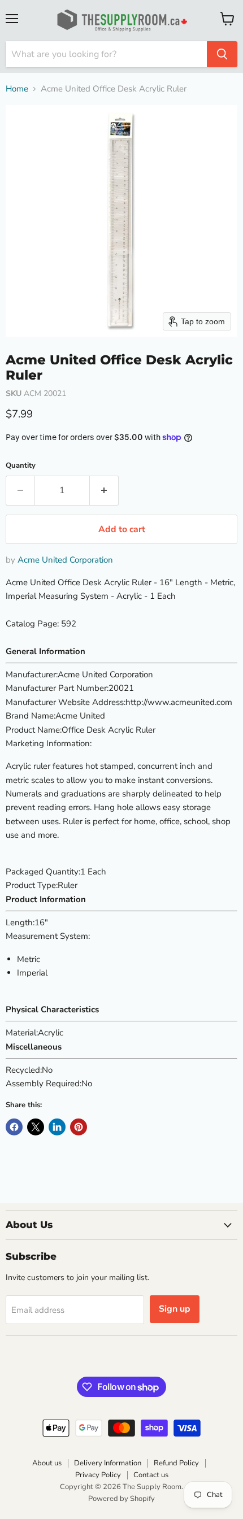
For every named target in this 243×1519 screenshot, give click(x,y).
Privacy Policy (98, 1475)
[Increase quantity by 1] (104, 490)
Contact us (150, 1475)
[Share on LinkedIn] (57, 1126)
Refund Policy (176, 1463)
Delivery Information (107, 1463)
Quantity (21, 466)
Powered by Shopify (121, 1499)
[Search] (222, 54)
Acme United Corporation (65, 559)
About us (47, 1463)
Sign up (174, 1309)
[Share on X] (35, 1126)
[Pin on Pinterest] (78, 1126)
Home (17, 89)
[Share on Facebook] (14, 1126)
